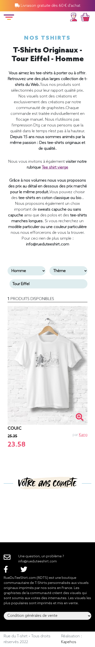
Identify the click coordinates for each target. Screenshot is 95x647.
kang (83, 435)
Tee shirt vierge (55, 167)
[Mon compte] (73, 16)
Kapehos (68, 642)
